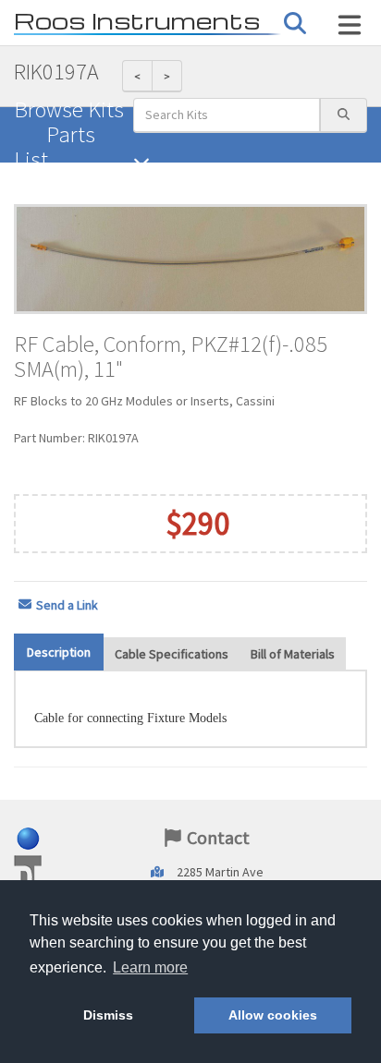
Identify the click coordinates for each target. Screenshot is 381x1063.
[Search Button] (295, 23)
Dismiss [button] (108, 1015)
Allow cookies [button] (272, 1015)
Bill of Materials (293, 654)
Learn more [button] (150, 967)
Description (59, 652)
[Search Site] (349, 24)
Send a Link (67, 605)
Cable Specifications (171, 654)
